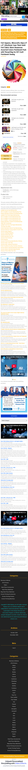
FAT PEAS (3, 30)
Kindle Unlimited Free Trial (7, 236)
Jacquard (14, 711)
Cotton (14, 690)
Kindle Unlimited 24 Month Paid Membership (11, 213)
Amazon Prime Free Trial (7, 234)
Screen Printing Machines (8, 598)
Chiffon (14, 685)
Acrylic (14, 667)
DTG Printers (5, 582)
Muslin (14, 724)
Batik (14, 669)
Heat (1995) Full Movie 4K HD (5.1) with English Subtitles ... (12, 441)
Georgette (14, 708)
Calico (14, 674)
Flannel (14, 704)
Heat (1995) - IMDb (4, 459)
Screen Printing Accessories (8, 594)
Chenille (14, 683)
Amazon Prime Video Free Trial (8, 250)
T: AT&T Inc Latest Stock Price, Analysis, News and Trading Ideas (14, 336)
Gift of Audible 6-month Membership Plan (11, 218)
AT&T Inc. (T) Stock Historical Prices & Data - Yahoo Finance (13, 343)
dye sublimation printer (5, 322)
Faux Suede (14, 699)
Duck (14, 692)
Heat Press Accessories (7, 587)
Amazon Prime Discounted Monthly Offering (11, 241)
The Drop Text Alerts (6, 226)
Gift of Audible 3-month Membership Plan (11, 216)
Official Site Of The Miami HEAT (7, 480)
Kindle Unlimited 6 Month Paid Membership (11, 228)
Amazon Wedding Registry (7, 233)
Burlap (14, 672)
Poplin (14, 734)
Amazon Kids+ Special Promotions (9, 244)
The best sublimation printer (6, 290)
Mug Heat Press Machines (7, 591)
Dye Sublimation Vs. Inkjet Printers (7, 304)
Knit (14, 715)
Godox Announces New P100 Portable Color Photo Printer (12, 297)
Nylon (14, 727)
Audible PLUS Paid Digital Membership (10, 215)
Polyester (14, 731)
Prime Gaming (4, 239)
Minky (14, 722)
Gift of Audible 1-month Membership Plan (11, 220)
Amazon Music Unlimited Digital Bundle (10, 249)
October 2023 (14, 632)
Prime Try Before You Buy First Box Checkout (11, 246)
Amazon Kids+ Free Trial (7, 242)
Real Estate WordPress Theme (10, 756)
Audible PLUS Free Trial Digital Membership (11, 224)
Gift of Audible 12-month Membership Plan (11, 212)
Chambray (14, 681)
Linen (14, 720)
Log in (14, 648)
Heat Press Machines (7, 589)
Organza (14, 729)
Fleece (14, 706)
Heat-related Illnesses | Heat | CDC (7, 487)
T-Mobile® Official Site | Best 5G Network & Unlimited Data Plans (13, 329)
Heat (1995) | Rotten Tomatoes (7, 473)
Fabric (5, 585)
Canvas (14, 676)
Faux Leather (14, 697)
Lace (14, 718)
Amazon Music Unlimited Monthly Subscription (12, 247)
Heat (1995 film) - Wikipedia (6, 448)
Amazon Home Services (6, 237)
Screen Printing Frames (8, 596)
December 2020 (14, 635)
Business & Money (5, 580)
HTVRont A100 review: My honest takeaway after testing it (12, 283)
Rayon (14, 736)
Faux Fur (14, 695)
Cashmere (14, 679)
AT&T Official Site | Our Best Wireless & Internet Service (12, 348)
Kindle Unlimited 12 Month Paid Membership (11, 221)
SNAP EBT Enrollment (6, 223)
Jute (14, 713)
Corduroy (14, 688)
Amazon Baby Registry (6, 231)
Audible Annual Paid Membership (9, 210)
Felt (9, 30)
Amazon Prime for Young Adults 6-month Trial (12, 229)
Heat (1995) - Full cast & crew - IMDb (8, 467)
